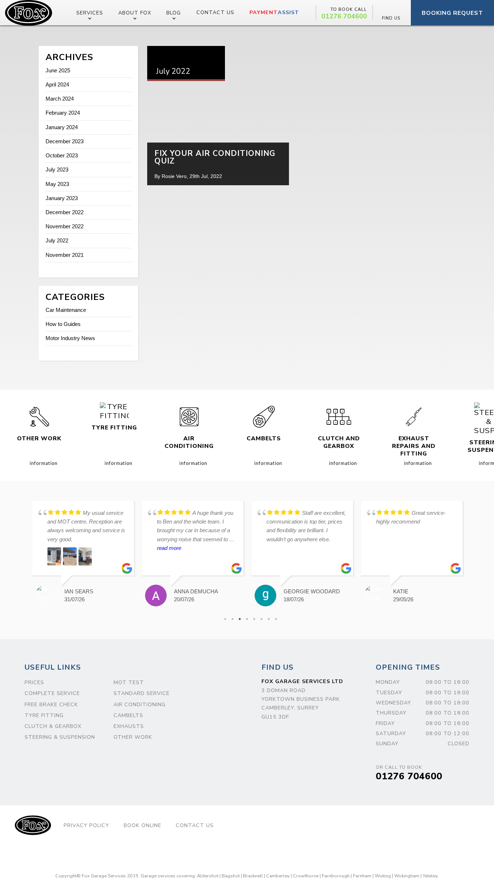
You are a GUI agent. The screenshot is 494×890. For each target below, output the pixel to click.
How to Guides (63, 324)
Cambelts (128, 715)
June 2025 (58, 70)
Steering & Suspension (60, 737)
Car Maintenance (66, 310)
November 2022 (65, 226)
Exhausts (129, 726)
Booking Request (452, 13)
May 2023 (57, 184)
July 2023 (57, 169)
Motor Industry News (70, 338)
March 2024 (60, 99)
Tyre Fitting (44, 715)
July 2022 (57, 240)
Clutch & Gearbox (53, 726)
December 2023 (65, 141)
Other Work (133, 737)
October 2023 (62, 155)
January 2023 (62, 198)
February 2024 (63, 113)
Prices (34, 682)
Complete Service (52, 693)
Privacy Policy (86, 825)
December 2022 (65, 212)
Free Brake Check (51, 704)
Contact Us (215, 12)
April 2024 (57, 84)
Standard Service (142, 693)
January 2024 (62, 127)
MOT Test (129, 682)
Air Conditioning (140, 704)
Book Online (142, 825)
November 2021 (65, 255)
